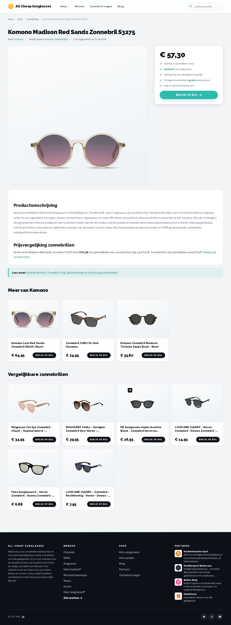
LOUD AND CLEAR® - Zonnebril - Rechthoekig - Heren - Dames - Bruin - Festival (87, 495)
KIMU (67, 558)
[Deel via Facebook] (212, 616)
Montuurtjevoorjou (75, 575)
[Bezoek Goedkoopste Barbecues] (178, 567)
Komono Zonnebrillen (56, 39)
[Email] (220, 616)
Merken (79, 6)
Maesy (67, 580)
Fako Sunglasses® (74, 592)
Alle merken (126, 558)
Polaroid (69, 552)
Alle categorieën (129, 552)
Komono (18, 39)
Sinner (67, 586)
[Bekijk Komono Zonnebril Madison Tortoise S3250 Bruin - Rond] (142, 319)
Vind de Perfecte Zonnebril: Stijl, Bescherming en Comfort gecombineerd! (72, 272)
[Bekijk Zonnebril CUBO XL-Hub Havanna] (88, 319)
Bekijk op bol (187, 94)
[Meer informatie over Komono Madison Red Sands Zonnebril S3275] (78, 115)
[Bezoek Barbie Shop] (178, 582)
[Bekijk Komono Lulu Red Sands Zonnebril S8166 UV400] (33, 319)
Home (11, 19)
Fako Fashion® (72, 569)
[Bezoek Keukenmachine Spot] (178, 553)
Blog (121, 6)
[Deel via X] (204, 616)
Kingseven (70, 563)
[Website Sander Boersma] (22, 616)
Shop (63, 6)
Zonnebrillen (33, 19)
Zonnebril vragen (101, 6)
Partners (124, 569)
